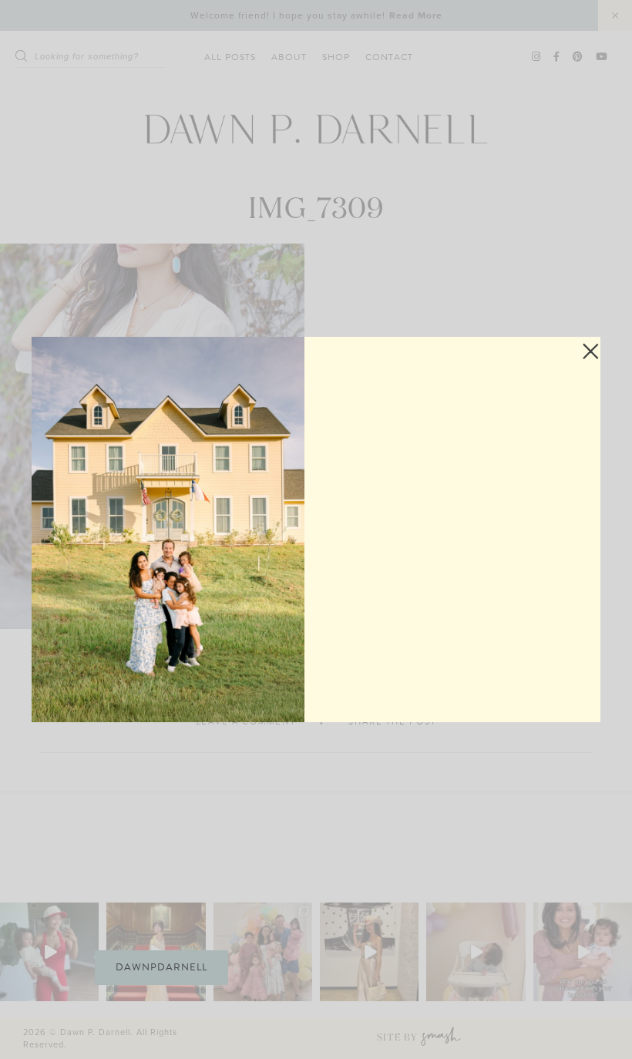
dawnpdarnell (161, 967)
